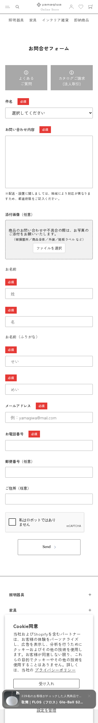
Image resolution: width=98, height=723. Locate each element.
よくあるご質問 (26, 80)
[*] (49, 282)
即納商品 (81, 20)
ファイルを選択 (49, 248)
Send (47, 547)
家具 (33, 20)
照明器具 (16, 20)
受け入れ (46, 683)
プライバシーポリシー (55, 670)
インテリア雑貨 (55, 20)
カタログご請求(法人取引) (72, 80)
